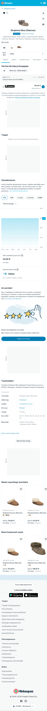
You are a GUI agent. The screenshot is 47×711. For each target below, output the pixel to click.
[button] (5, 13)
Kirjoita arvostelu (28, 34)
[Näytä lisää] (3, 86)
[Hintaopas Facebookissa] (21, 701)
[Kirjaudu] (44, 3)
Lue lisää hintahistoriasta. (18, 191)
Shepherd (22, 400)
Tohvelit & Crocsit (9, 8)
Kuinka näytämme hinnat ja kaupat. (27, 97)
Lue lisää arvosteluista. (13, 299)
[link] (13, 505)
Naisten (22, 408)
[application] (23, 229)
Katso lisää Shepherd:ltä (10, 433)
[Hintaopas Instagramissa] (25, 701)
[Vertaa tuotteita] (43, 24)
